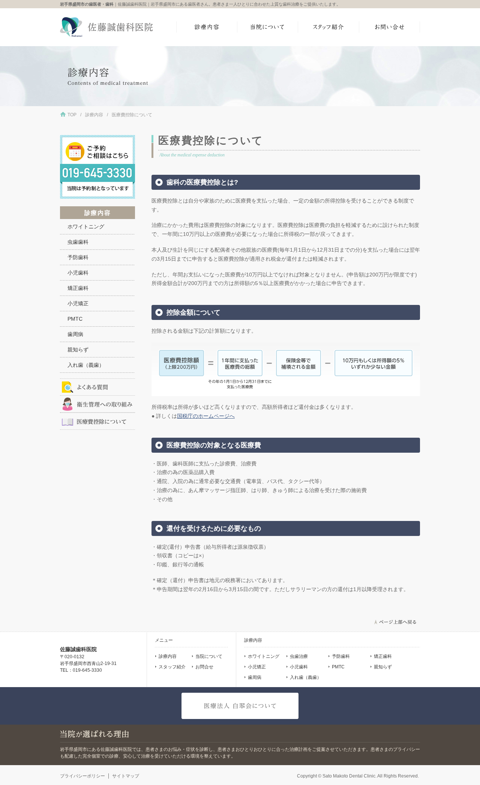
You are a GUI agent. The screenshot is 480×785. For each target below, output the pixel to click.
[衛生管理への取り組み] (97, 404)
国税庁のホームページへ (206, 416)
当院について (208, 656)
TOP (72, 114)
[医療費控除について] (97, 421)
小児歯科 (78, 273)
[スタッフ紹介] (328, 27)
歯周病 (75, 334)
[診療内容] (206, 27)
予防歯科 (78, 257)
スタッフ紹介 (172, 666)
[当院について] (267, 27)
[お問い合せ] (389, 27)
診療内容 (94, 114)
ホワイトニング (86, 227)
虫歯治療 (299, 656)
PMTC (75, 319)
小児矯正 (78, 303)
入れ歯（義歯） (86, 365)
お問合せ (204, 666)
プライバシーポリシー (82, 776)
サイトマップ (125, 776)
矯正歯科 (78, 288)
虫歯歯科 (78, 242)
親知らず (78, 350)
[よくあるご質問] (97, 387)
